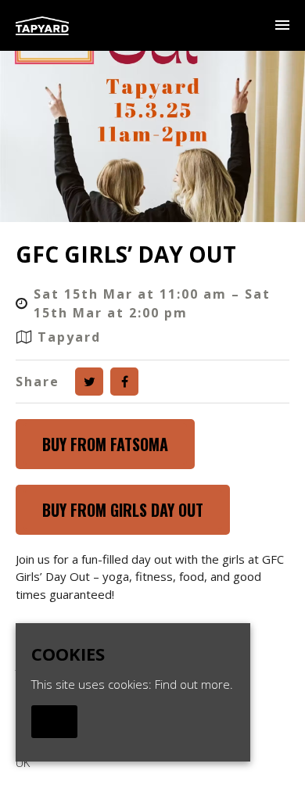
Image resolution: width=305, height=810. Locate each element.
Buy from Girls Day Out (122, 509)
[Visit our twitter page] (89, 381)
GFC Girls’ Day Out (126, 254)
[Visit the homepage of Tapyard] (42, 25)
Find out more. (194, 684)
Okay (54, 721)
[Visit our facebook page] (124, 381)
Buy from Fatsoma (105, 444)
